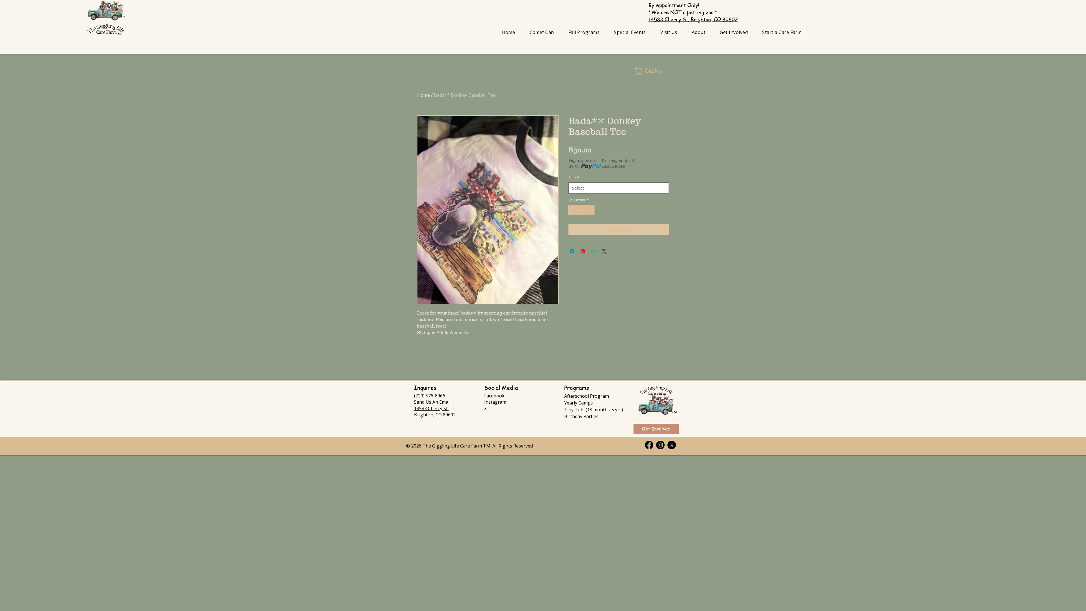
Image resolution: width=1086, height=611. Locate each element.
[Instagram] (660, 445)
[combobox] (618, 187)
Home (423, 95)
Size (573, 177)
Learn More (613, 166)
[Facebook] (649, 445)
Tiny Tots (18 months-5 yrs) (593, 409)
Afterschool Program (586, 396)
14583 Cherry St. (431, 408)
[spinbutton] (581, 210)
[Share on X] (604, 251)
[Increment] (590, 210)
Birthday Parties (581, 416)
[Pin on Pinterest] (582, 251)
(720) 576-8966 (429, 396)
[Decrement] (572, 210)
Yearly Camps (578, 403)
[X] (671, 445)
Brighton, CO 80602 (435, 415)
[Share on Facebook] (572, 251)
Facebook (494, 396)
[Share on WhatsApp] (593, 251)
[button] (584, 32)
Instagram (495, 402)
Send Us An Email (432, 402)
